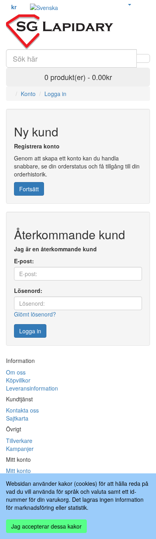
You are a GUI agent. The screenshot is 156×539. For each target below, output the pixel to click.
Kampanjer (20, 449)
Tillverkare (19, 441)
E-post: (24, 261)
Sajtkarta (17, 418)
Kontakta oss (22, 410)
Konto (28, 94)
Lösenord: (28, 291)
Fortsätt (29, 189)
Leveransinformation (32, 388)
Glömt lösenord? (35, 314)
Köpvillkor (18, 380)
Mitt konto (18, 471)
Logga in (55, 94)
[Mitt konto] (129, 4)
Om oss (16, 372)
